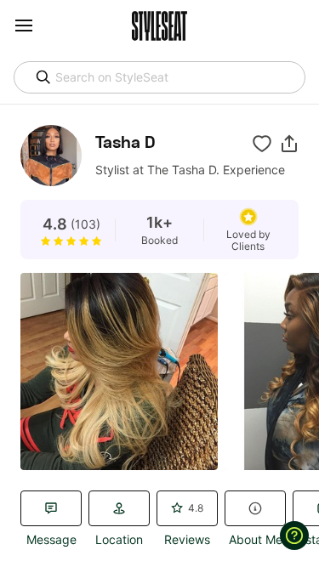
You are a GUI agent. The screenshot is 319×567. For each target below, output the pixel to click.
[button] (289, 143)
